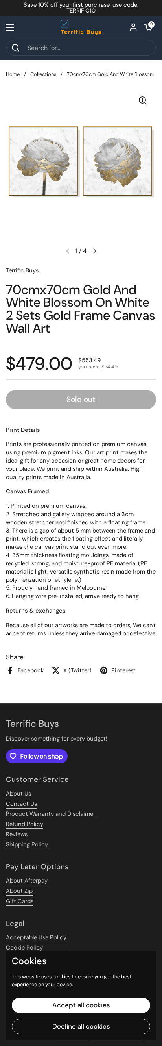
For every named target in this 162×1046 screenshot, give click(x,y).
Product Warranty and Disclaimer (50, 814)
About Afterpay (27, 881)
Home (13, 74)
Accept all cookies (81, 1005)
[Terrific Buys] (81, 27)
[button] (148, 27)
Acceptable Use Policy (36, 937)
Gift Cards (19, 901)
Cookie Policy (24, 948)
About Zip (19, 891)
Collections (43, 74)
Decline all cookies (81, 1026)
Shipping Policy (27, 844)
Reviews (17, 834)
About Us (18, 794)
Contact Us (21, 804)
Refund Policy (24, 824)
